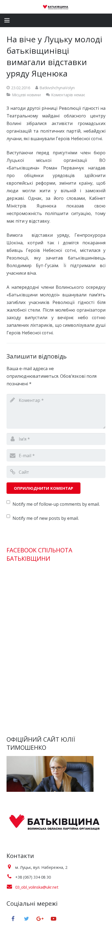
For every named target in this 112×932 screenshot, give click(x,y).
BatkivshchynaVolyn (57, 87)
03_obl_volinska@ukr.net (36, 887)
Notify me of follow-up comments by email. (56, 504)
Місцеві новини (26, 94)
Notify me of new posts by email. (46, 518)
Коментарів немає (68, 94)
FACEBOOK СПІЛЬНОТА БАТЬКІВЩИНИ (39, 554)
